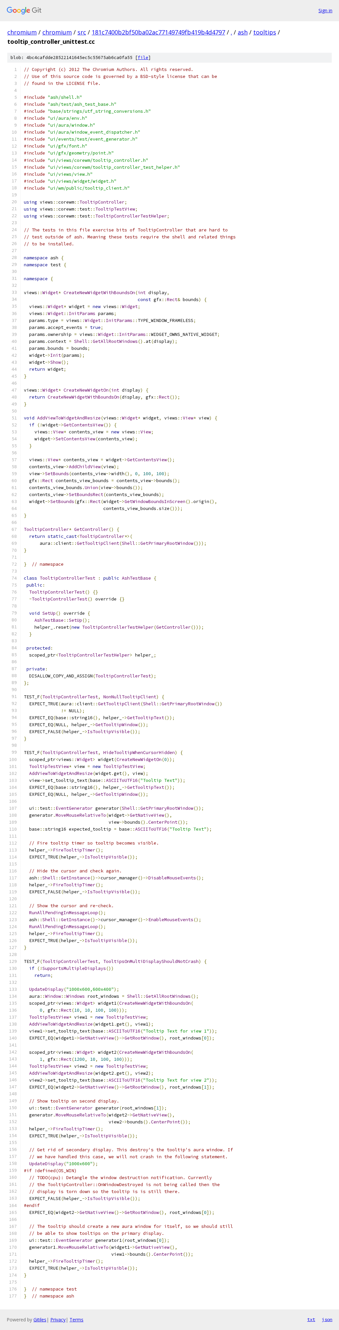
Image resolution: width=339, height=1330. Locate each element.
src (81, 32)
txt (311, 1319)
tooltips (264, 32)
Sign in (325, 10)
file (143, 57)
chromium (22, 32)
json (327, 1319)
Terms (76, 1319)
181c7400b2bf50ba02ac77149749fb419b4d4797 (158, 32)
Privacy (58, 1319)
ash (243, 32)
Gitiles (39, 1319)
